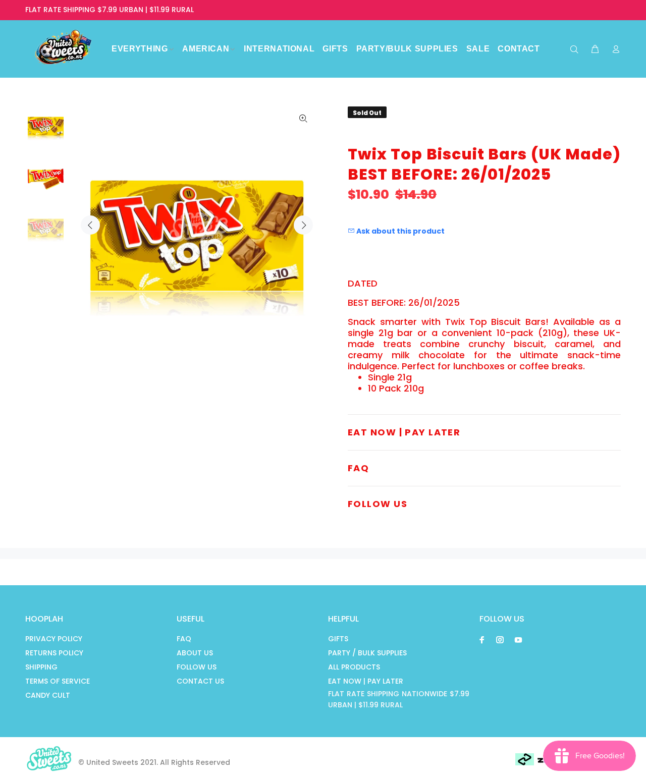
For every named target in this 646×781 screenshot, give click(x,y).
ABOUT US (195, 653)
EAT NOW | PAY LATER (365, 681)
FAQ (184, 639)
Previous (90, 225)
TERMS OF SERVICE (57, 681)
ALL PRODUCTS (354, 667)
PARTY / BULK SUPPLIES (367, 653)
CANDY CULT (47, 695)
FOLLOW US (197, 667)
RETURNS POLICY (54, 653)
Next (303, 225)
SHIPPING (41, 667)
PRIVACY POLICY (53, 639)
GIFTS (338, 639)
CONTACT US (200, 681)
